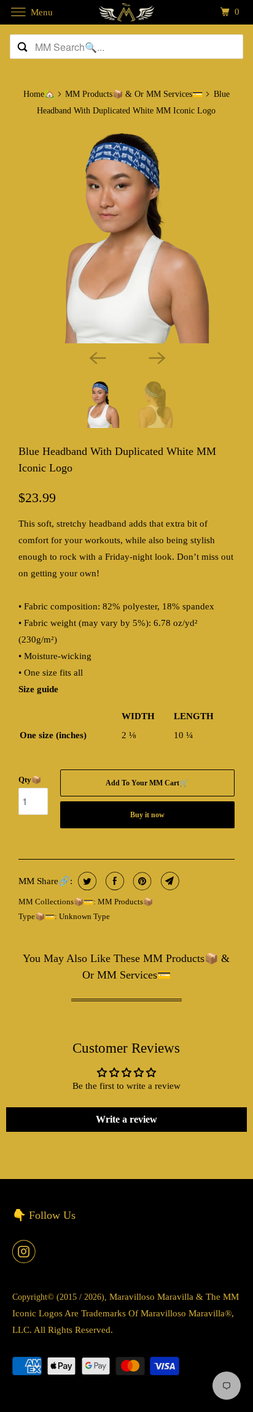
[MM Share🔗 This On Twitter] (85, 881)
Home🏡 (39, 94)
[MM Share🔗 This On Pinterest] (141, 881)
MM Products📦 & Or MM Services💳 (134, 94)
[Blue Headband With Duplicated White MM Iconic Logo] (126, 235)
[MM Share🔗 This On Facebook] (113, 881)
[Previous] (97, 356)
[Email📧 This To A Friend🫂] (168, 881)
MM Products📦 (125, 901)
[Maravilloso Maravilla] (126, 12)
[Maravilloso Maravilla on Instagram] (26, 1251)
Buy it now (147, 815)
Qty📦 (29, 779)
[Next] (155, 356)
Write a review (126, 1119)
